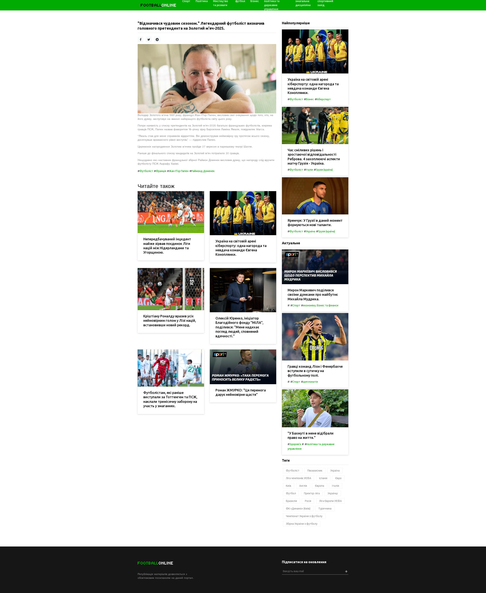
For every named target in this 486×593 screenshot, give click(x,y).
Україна (310, 231)
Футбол (291, 493)
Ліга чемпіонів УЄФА (298, 478)
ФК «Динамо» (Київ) (298, 508)
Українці (333, 493)
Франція (161, 171)
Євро (338, 478)
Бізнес (310, 99)
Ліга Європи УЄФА (330, 500)
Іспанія (323, 478)
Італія (309, 169)
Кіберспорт (324, 99)
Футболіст (146, 171)
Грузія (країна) (324, 169)
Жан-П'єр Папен (179, 171)
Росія (308, 500)
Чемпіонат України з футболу (304, 516)
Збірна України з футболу (301, 523)
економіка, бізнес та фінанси (320, 305)
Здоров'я (295, 444)
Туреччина (324, 508)
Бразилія (291, 500)
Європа (319, 485)
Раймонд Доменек (203, 171)
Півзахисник (314, 470)
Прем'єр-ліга (312, 493)
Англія (303, 485)
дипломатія (310, 381)
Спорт (296, 305)
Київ (288, 485)
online (159, 5)
